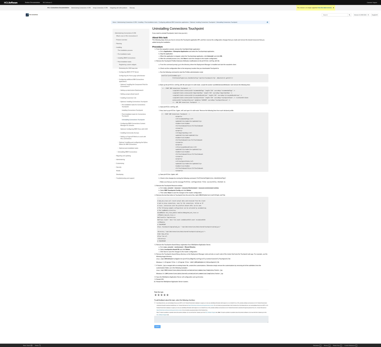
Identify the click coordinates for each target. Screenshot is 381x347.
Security (118, 167)
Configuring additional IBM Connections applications (174, 22)
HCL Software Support (210, 312)
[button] (114, 33)
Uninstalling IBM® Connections (127, 152)
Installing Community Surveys (129, 133)
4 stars (164, 295)
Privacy (326, 345)
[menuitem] (81, 7)
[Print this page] (267, 22)
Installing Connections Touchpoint (132, 110)
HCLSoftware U (47, 2)
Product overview (121, 40)
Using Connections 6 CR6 (100, 8)
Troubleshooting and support (125, 178)
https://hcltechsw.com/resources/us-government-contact (201, 305)
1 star (155, 295)
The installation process (125, 50)
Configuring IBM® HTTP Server (129, 72)
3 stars (161, 295)
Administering (120, 159)
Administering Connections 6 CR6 (81, 8)
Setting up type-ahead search (129, 94)
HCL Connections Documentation (58, 7)
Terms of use (336, 345)
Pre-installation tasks (124, 54)
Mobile (118, 170)
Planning (119, 43)
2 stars (158, 295)
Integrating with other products (118, 8)
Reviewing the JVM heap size (128, 68)
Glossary (132, 8)
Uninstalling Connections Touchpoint (226, 22)
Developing (119, 174)
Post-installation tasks (151, 22)
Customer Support (372, 2)
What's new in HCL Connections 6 (127, 36)
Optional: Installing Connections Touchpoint (202, 22)
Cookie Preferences (350, 345)
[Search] (349, 14)
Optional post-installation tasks (128, 148)
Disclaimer (316, 345)
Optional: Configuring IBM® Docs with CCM (134, 129)
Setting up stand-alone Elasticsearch (131, 90)
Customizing (120, 163)
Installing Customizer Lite (128, 98)
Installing (140, 22)
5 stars (167, 295)
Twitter (37, 345)
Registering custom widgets (127, 64)
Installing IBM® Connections (126, 58)
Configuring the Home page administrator (132, 75)
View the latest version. (325, 7)
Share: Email (26, 345)
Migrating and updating (123, 156)
